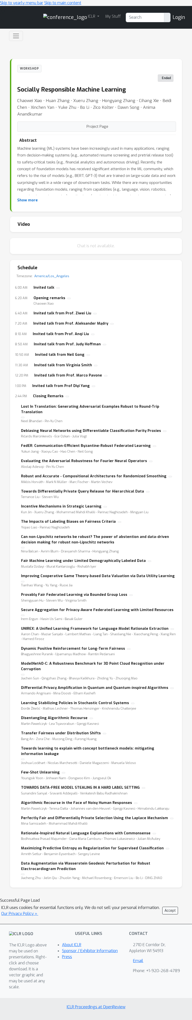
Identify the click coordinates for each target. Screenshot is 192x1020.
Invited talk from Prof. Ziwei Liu (62, 313)
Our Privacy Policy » (19, 913)
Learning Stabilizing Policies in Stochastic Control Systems (75, 703)
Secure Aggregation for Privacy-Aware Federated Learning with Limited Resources (97, 610)
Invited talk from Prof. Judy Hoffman (67, 344)
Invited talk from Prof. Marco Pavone (68, 375)
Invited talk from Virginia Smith (63, 365)
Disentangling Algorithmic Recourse (54, 718)
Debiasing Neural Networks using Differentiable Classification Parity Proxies (91, 430)
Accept (170, 910)
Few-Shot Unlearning (40, 772)
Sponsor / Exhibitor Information (90, 950)
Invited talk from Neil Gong (59, 354)
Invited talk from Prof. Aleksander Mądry (70, 323)
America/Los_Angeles (51, 276)
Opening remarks (49, 298)
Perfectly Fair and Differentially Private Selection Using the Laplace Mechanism (94, 818)
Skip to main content (62, 2)
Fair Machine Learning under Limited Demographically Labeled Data (83, 560)
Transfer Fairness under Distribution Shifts (61, 733)
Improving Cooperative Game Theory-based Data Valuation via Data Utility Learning (98, 576)
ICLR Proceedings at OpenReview (96, 1007)
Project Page (97, 126)
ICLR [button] (92, 16)
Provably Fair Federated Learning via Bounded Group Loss (74, 594)
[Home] (65, 17)
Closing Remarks (48, 396)
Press (67, 956)
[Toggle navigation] (16, 36)
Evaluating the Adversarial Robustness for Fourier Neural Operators (84, 461)
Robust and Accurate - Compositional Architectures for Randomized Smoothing (93, 476)
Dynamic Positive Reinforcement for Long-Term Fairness (73, 648)
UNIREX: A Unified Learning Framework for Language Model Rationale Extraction (94, 628)
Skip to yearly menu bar (21, 2)
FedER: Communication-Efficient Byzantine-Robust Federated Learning (86, 445)
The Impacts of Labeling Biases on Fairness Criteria (68, 521)
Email (138, 960)
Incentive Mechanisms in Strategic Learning (61, 506)
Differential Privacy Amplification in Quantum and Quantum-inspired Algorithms (94, 687)
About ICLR (71, 944)
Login (178, 17)
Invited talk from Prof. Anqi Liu (61, 334)
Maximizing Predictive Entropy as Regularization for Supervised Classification (92, 848)
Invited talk (44, 287)
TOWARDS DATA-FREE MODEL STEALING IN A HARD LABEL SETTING (80, 787)
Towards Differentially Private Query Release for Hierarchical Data (82, 491)
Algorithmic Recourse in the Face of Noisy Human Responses (76, 802)
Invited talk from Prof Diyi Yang (61, 385)
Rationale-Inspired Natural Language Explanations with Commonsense (85, 833)
